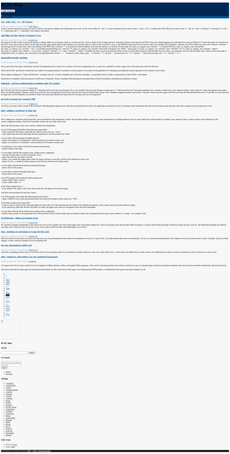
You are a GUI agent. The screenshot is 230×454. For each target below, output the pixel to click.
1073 (8, 306)
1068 (8, 289)
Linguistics (10, 414)
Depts (8, 401)
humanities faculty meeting (14, 57)
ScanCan (9, 431)
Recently (9, 374)
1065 (8, 280)
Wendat (9, 435)
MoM (8, 422)
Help (29, 451)
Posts (15, 445)
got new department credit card (16, 245)
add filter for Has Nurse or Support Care (21, 35)
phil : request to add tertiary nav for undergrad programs (29, 257)
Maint (8, 416)
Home (8, 372)
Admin (8, 388)
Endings (9, 405)
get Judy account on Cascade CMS (18, 99)
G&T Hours (33, 26)
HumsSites (10, 433)
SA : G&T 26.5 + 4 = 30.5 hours (16, 22)
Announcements (12, 390)
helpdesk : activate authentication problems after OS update (30, 83)
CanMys (9, 392)
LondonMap (10, 418)
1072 (8, 302)
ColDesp (9, 398)
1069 (8, 293)
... (6, 278)
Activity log (33, 40)
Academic (32, 261)
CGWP (8, 396)
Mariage (9, 420)
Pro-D (8, 427)
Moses (8, 424)
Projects (9, 429)
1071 (8, 297)
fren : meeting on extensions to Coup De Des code (25, 231)
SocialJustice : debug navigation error (19, 218)
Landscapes (10, 409)
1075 (8, 310)
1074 (8, 308)
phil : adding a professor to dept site (18, 110)
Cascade (9, 394)
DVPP (8, 403)
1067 (8, 284)
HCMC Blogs (11, 407)
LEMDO (9, 411)
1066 (8, 282)
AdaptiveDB (10, 386)
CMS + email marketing (41, 451)
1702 (8, 315)
